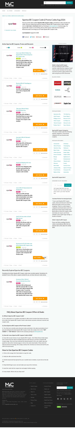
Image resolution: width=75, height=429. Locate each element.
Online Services (57, 152)
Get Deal (39, 95)
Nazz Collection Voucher (67, 125)
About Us (33, 391)
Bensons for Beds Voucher (67, 118)
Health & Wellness (67, 154)
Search (69, 2)
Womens (56, 163)
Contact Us (33, 405)
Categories (17, 10)
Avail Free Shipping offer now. (23, 162)
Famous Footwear (67, 165)
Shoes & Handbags (57, 161)
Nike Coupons (47, 391)
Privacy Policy (34, 400)
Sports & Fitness (67, 167)
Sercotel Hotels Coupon (47, 406)
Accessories (56, 143)
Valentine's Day (57, 148)
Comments (45, 78)
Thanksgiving (67, 145)
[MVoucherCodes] (9, 4)
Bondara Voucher (48, 397)
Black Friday (56, 150)
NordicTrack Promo (48, 400)
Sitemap (32, 397)
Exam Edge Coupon (67, 116)
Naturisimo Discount (57, 114)
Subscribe (67, 185)
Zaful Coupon (57, 116)
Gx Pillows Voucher (67, 120)
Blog (32, 403)
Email (20, 78)
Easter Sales (66, 152)
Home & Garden (57, 154)
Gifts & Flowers (57, 145)
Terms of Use (33, 394)
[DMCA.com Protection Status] (62, 406)
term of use (59, 395)
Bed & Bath (56, 165)
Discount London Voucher (67, 122)
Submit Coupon (34, 386)
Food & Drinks (57, 169)
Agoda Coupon (47, 394)
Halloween (66, 148)
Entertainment (67, 159)
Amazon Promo (47, 386)
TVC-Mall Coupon (67, 114)
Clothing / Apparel (67, 150)
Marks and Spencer (48, 403)
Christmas (66, 143)
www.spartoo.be (53, 26)
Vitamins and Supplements (67, 161)
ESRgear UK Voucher (57, 118)
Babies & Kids (57, 172)
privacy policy (68, 393)
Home (3, 10)
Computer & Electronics (67, 169)
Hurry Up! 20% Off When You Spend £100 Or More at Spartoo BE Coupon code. (24, 54)
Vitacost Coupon (57, 122)
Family (65, 163)
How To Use (33, 389)
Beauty (55, 156)
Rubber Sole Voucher (57, 125)
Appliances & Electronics (67, 156)
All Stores (9, 10)
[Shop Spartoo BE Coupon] (12, 24)
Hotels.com (46, 389)
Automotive (66, 172)
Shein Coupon (57, 120)
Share (15, 78)
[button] (25, 37)
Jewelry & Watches (57, 167)
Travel (55, 159)
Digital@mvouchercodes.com (11, 404)
